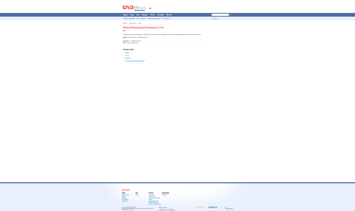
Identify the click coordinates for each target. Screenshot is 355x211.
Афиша (125, 15)
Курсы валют (125, 199)
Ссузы (127, 55)
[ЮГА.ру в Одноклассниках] (214, 207)
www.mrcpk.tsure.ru (132, 43)
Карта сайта (126, 190)
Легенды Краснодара (153, 200)
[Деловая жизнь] (135, 7)
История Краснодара (153, 202)
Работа (152, 15)
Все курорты (152, 194)
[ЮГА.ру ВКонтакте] (209, 207)
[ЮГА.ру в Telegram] (216, 207)
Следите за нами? (200, 207)
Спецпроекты (165, 193)
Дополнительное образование (134, 61)
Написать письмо (163, 207)
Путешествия (152, 196)
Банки (132, 15)
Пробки (137, 194)
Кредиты (124, 197)
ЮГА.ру (131, 209)
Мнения (169, 15)
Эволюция (160, 15)
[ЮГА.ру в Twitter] (212, 207)
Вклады (124, 196)
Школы (127, 58)
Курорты (145, 15)
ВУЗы (139, 23)
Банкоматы (124, 200)
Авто (138, 15)
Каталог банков (125, 194)
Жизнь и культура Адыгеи (155, 204)
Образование (132, 23)
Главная (125, 23)
